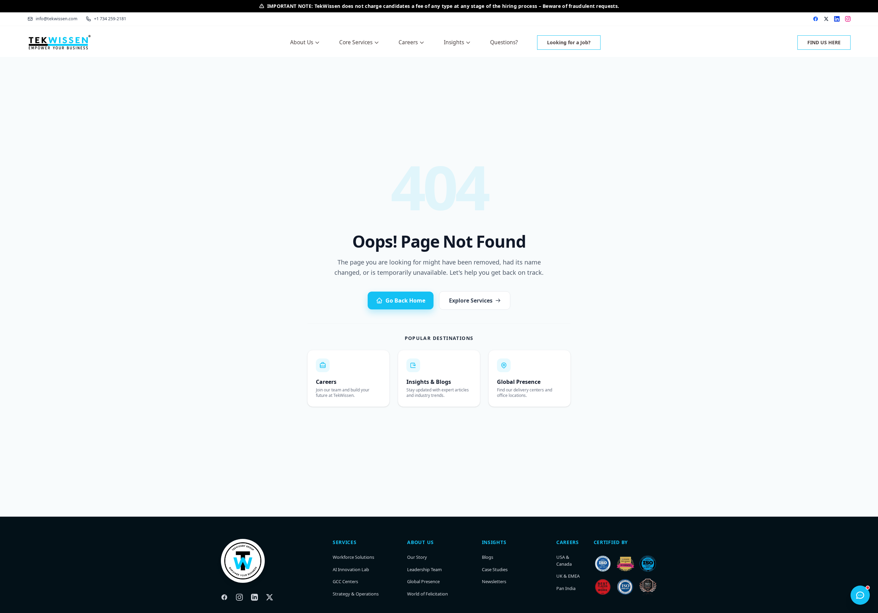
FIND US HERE (824, 42)
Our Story (417, 557)
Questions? (504, 42)
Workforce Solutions (353, 557)
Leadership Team (424, 569)
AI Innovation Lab (351, 569)
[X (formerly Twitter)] (269, 597)
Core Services (355, 42)
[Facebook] (224, 597)
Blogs (487, 557)
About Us (301, 42)
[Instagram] (239, 597)
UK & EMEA (568, 576)
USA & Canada (564, 560)
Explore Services (471, 300)
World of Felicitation (427, 594)
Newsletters (494, 581)
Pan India (566, 588)
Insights (454, 42)
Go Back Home (405, 300)
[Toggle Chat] (860, 595)
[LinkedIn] (254, 597)
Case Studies (495, 569)
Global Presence (423, 581)
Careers (408, 42)
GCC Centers (345, 581)
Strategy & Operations (356, 594)
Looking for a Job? (569, 42)
